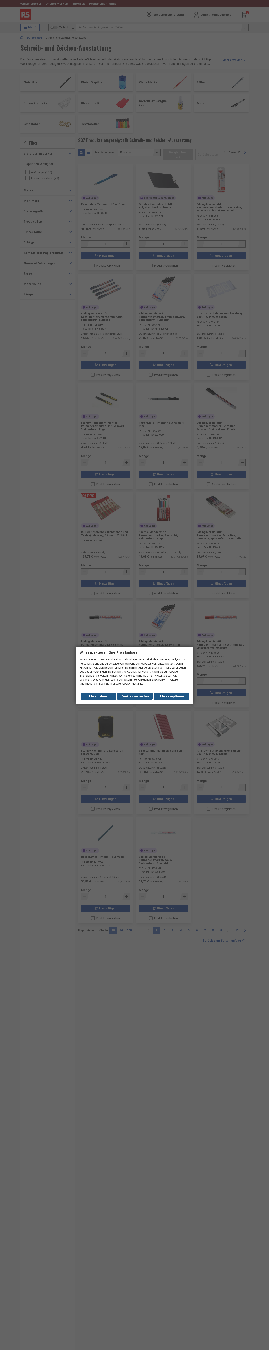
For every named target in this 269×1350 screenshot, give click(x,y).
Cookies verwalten (135, 696)
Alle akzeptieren (171, 696)
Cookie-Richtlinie (132, 683)
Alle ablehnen (98, 696)
